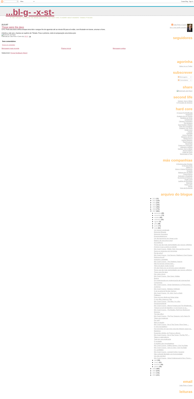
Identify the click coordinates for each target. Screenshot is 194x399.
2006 (154, 369)
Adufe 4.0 (189, 167)
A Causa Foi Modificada (184, 113)
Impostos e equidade (161, 259)
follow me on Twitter (185, 66)
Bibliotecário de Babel (185, 172)
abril (155, 360)
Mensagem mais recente (10, 48)
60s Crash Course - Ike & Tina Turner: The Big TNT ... (171, 335)
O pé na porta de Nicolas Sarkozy (165, 291)
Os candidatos (159, 350)
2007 (154, 211)
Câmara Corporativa (185, 121)
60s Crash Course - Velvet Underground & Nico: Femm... (173, 358)
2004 (154, 373)
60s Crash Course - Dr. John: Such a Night (168, 293)
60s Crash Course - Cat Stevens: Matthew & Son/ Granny (173, 255)
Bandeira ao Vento (186, 118)
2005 (154, 371)
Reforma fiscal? (159, 257)
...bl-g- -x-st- (30, 12)
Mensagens (183, 77)
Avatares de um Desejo (184, 116)
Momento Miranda (160, 232)
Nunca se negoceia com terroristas (165, 251)
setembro (157, 219)
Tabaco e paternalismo (161, 337)
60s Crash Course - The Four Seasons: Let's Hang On (172, 316)
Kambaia (189, 133)
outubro (157, 217)
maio (156, 228)
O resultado (158, 341)
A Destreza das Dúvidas (184, 164)
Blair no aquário (159, 322)
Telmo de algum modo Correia (164, 266)
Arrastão (189, 171)
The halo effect (159, 314)
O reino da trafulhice (160, 326)
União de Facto (187, 152)
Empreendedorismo (160, 236)
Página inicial (66, 48)
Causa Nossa (187, 174)
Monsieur (157, 312)
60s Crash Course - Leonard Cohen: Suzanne (169, 352)
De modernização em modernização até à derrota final (172, 280)
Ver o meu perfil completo (178, 27)
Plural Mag (188, 144)
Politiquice (157, 295)
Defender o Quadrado (185, 176)
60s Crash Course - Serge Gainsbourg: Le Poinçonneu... (172, 284)
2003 (154, 375)
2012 (154, 200)
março (156, 362)
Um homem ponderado (161, 230)
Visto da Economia (186, 188)
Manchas (189, 183)
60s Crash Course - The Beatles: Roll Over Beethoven (172, 310)
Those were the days (13, 27)
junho (156, 226)
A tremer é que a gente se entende (165, 247)
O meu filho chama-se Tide (163, 299)
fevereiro (157, 364)
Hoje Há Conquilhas (185, 126)
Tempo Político (187, 150)
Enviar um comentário (8, 45)
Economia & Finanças (185, 178)
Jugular (190, 132)
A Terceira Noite (187, 166)
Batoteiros (157, 331)
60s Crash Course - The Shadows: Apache (168, 261)
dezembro (157, 213)
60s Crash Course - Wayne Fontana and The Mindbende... (173, 305)
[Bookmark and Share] (184, 91)
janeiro (156, 366)
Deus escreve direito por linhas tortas (166, 297)
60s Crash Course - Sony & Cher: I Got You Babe (170, 347)
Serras (190, 186)
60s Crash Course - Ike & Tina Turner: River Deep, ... (171, 324)
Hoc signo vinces (159, 274)
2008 (154, 209)
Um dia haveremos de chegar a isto (166, 238)
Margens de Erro (186, 137)
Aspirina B (189, 114)
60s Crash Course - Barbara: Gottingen (167, 289)
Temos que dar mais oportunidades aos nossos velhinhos (173, 245)
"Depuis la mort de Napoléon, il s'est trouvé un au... (171, 308)
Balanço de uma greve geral (163, 240)
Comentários (183, 80)
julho (156, 224)
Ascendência (158, 242)
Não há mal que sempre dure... (164, 263)
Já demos (157, 287)
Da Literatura (188, 123)
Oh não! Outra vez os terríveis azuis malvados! (169, 268)
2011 (154, 203)
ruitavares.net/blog (186, 147)
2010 (154, 205)
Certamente (188, 120)
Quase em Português (185, 145)
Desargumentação (160, 303)
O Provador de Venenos (184, 103)
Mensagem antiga (119, 48)
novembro (157, 215)
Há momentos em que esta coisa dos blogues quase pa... (173, 329)
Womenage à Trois (186, 154)
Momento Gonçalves (161, 234)
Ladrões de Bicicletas (185, 181)
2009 (154, 207)
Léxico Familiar (187, 135)
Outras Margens (187, 140)
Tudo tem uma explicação (162, 339)
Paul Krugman (187, 142)
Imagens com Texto (185, 128)
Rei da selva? (158, 253)
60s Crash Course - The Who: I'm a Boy (167, 301)
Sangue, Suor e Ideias (185, 101)
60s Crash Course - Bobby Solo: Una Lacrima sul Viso (172, 249)
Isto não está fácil (160, 356)
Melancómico (187, 138)
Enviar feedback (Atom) (19, 53)
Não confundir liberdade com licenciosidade (168, 354)
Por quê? (157, 320)
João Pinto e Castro (180, 25)
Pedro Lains (188, 184)
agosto (156, 221)
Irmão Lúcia (188, 130)
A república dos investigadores (164, 343)
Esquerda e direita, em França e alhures (167, 333)
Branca (156, 278)
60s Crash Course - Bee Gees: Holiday (167, 276)
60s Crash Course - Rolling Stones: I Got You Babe (171, 345)
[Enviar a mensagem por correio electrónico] (29, 36)
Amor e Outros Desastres (183, 169)
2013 (154, 198)
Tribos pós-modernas (161, 318)
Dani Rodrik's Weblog (185, 125)
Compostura (158, 282)
